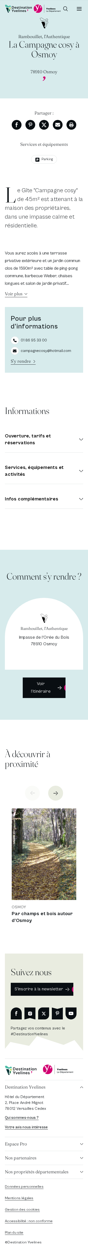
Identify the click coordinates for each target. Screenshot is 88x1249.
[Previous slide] (32, 793)
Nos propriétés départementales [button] (36, 1172)
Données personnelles (24, 1187)
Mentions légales (19, 1198)
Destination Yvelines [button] (25, 1087)
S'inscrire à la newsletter (39, 989)
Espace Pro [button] (16, 1144)
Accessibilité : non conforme (29, 1221)
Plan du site (14, 1232)
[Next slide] (55, 793)
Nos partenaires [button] (20, 1158)
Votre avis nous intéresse (26, 1127)
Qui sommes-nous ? (22, 1118)
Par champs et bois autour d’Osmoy (42, 917)
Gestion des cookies (22, 1209)
